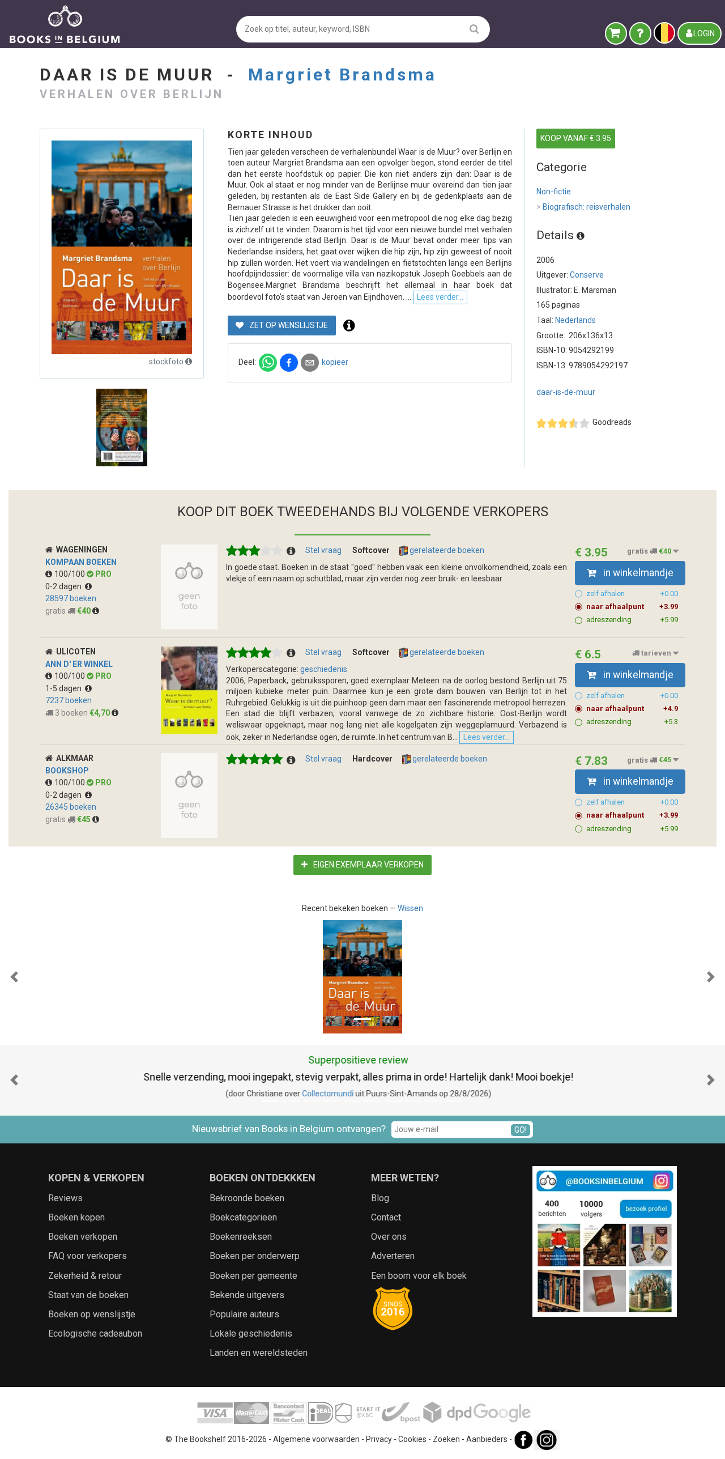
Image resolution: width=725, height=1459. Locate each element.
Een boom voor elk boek (419, 1275)
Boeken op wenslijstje (91, 1314)
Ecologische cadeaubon (95, 1333)
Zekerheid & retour (85, 1275)
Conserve (587, 274)
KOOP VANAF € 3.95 (575, 138)
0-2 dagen (65, 586)
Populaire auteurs (244, 1314)
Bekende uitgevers (247, 1295)
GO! (520, 1129)
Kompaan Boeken (81, 562)
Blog (380, 1198)
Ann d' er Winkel (79, 664)
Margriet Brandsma (342, 74)
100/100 (70, 574)
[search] (474, 29)
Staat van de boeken (88, 1295)
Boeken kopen (76, 1217)
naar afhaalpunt (632, 606)
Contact (386, 1217)
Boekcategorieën (243, 1217)
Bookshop (67, 770)
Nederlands (575, 320)
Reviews (65, 1198)
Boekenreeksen (241, 1236)
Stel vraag (323, 550)
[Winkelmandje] (616, 33)
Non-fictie (553, 191)
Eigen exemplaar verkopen (368, 864)
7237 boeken (68, 700)
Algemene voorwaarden (316, 1439)
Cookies (412, 1439)
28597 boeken (70, 598)
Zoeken (446, 1439)
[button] (14, 976)
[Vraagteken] (640, 33)
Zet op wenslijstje (288, 325)
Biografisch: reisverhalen (583, 206)
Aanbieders (487, 1439)
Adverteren (393, 1255)
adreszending (632, 619)
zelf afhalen (632, 593)
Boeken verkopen (82, 1236)
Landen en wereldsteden (259, 1352)
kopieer (335, 362)
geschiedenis (323, 669)
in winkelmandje (637, 573)
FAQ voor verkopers (87, 1255)
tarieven (656, 653)
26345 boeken (70, 806)
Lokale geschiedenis (251, 1333)
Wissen (410, 908)
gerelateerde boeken (446, 550)
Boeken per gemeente (253, 1275)
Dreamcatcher (350, 1093)
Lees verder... (440, 296)
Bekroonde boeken (247, 1198)
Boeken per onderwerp (255, 1255)
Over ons (389, 1236)
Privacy (379, 1439)
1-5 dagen (65, 688)
